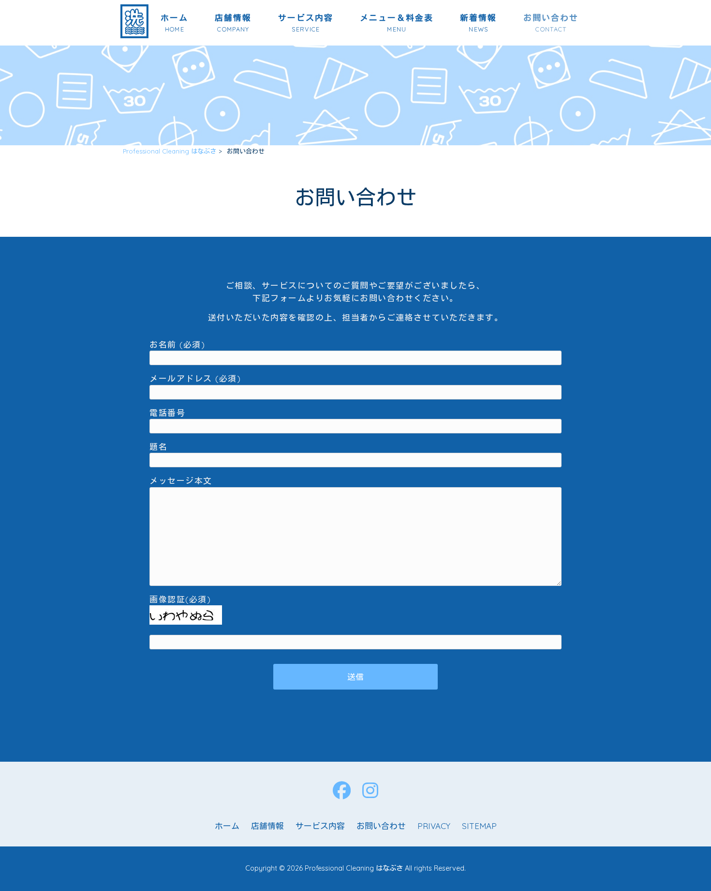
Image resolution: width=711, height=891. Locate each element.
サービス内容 (320, 826)
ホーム (227, 826)
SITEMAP (479, 826)
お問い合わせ (381, 826)
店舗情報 (267, 826)
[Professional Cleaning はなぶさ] (134, 35)
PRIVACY (433, 826)
